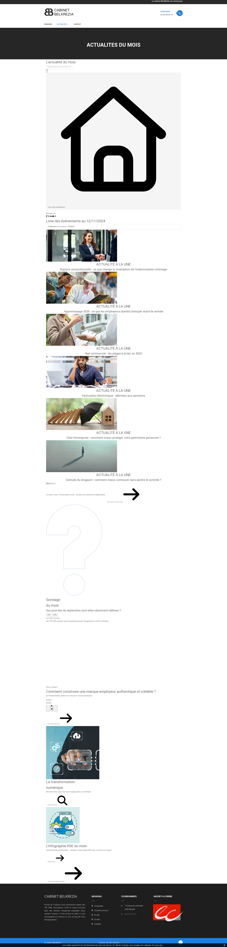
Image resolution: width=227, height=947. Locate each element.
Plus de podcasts (54, 724)
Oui (49, 615)
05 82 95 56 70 (166, 15)
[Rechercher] (47, 71)
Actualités (62, 24)
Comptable (98, 906)
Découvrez (52, 861)
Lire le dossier (52, 805)
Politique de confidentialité (87, 943)
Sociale (97, 919)
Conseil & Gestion (101, 910)
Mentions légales (68, 943)
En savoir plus (157, 945)
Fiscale (96, 915)
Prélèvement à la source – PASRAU (61, 227)
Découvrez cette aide (115, 502)
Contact (77, 24)
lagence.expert (125, 943)
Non (55, 615)
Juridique (97, 924)
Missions (48, 24)
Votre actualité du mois (56, 881)
